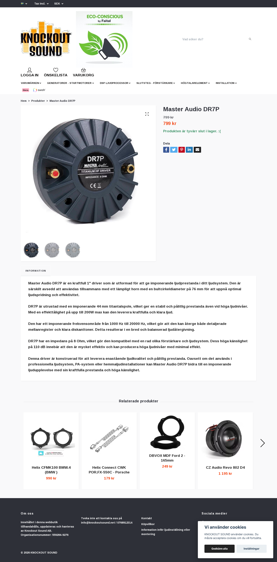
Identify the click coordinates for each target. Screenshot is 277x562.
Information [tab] (35, 273)
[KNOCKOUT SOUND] (59, 41)
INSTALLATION (225, 86)
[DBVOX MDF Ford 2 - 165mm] (167, 435)
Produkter (38, 103)
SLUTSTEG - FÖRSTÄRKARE (154, 86)
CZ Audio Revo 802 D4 (225, 470)
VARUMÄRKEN (30, 86)
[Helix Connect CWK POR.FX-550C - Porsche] (109, 441)
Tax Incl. (40, 3)
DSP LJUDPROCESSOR (114, 86)
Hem (24, 103)
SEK (57, 3)
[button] (262, 446)
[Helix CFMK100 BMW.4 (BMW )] (51, 441)
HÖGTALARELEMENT (194, 86)
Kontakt (146, 521)
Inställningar (251, 548)
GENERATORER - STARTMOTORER (69, 86)
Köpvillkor (148, 527)
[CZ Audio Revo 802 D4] (225, 441)
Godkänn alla (219, 548)
